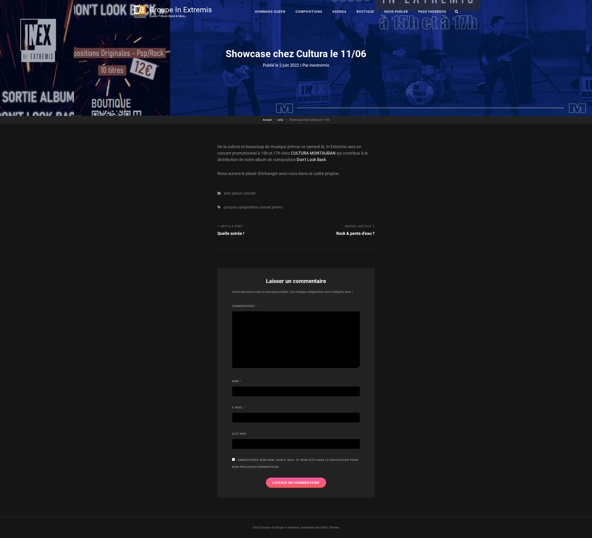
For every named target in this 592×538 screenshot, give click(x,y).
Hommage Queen (270, 11)
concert (249, 193)
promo (277, 207)
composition (248, 207)
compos (230, 207)
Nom (236, 381)
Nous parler (396, 11)
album (237, 193)
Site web (239, 433)
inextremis (319, 65)
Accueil (267, 119)
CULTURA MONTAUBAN (313, 153)
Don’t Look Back (311, 159)
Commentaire (244, 306)
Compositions (309, 11)
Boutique (365, 11)
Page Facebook (432, 11)
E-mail (238, 407)
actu (280, 119)
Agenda (339, 11)
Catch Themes (329, 527)
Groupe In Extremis (180, 9)
